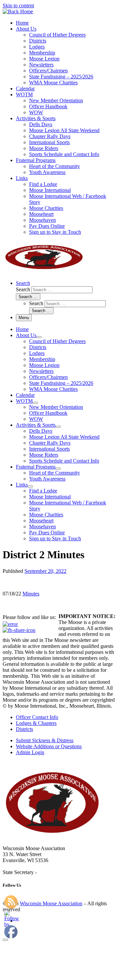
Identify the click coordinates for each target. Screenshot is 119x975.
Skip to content (18, 5)
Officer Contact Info (37, 717)
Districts (24, 729)
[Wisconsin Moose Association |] (18, 11)
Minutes (30, 593)
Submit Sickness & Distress (44, 740)
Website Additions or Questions (49, 746)
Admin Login (30, 752)
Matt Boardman (54, 872)
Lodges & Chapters (36, 723)
